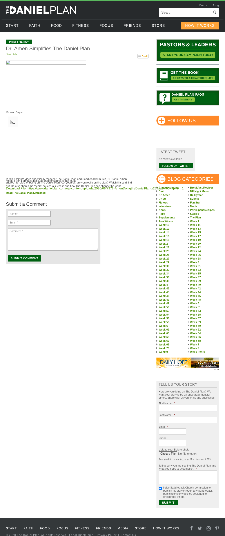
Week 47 (164, 299)
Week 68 (195, 340)
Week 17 (195, 236)
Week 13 (195, 228)
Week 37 (195, 277)
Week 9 (163, 352)
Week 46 (195, 296)
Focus (106, 25)
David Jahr (12, 54)
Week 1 (194, 221)
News (162, 210)
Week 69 (164, 344)
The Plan (195, 217)
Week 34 (164, 273)
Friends (132, 25)
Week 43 (164, 292)
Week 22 (195, 247)
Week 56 (164, 318)
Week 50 (164, 307)
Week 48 (195, 299)
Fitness (80, 25)
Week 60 (195, 325)
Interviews (165, 206)
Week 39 (195, 281)
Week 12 (164, 228)
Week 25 (164, 254)
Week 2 (163, 243)
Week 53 (195, 311)
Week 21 (164, 247)
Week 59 (195, 322)
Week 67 (164, 340)
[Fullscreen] (7, 221)
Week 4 (163, 284)
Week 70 (164, 348)
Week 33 (195, 269)
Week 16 (164, 236)
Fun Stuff (195, 202)
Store (158, 25)
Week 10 (164, 225)
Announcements (169, 187)
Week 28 (195, 258)
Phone (163, 438)
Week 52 (164, 311)
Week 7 (194, 344)
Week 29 (164, 262)
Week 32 (164, 269)
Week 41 (164, 288)
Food (56, 25)
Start (12, 25)
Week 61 (164, 329)
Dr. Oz (162, 198)
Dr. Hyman (196, 195)
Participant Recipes (202, 210)
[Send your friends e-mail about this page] (143, 55)
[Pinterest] (217, 528)
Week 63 (164, 333)
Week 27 (164, 258)
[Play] (7, 194)
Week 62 (195, 329)
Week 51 (195, 307)
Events (194, 198)
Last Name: (167, 415)
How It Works (200, 25)
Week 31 (195, 266)
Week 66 (195, 337)
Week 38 (164, 281)
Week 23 (164, 251)
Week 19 (195, 240)
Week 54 (164, 314)
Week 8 (194, 348)
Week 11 (195, 225)
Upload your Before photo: (174, 449)
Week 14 (164, 232)
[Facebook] (191, 528)
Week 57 (195, 318)
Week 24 (195, 251)
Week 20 (195, 243)
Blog (216, 5)
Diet (161, 191)
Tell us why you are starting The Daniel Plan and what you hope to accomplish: (187, 467)
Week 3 (194, 262)
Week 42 (195, 288)
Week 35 (195, 273)
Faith (34, 25)
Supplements (167, 217)
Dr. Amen (164, 195)
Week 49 (164, 303)
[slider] (49, 214)
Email (163, 426)
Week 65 (164, 337)
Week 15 (195, 232)
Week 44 (195, 292)
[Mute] (7, 215)
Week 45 (164, 296)
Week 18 (164, 240)
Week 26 (195, 254)
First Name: (167, 403)
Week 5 (194, 303)
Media (203, 5)
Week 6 (163, 325)
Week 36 (164, 277)
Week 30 (164, 266)
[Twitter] (200, 528)
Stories (194, 213)
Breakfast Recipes (202, 187)
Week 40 (195, 284)
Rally (162, 213)
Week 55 (195, 314)
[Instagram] (209, 528)
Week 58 (164, 322)
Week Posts (197, 352)
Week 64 (195, 333)
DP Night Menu (199, 191)
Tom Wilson (166, 221)
